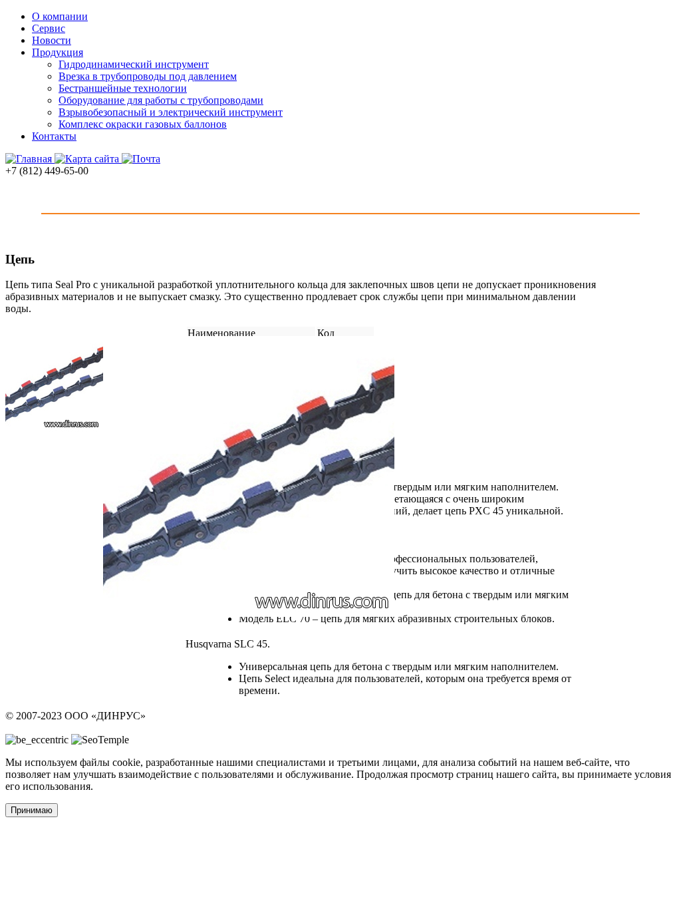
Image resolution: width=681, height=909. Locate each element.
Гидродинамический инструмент (134, 64)
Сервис (48, 28)
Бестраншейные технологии (123, 88)
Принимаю (32, 810)
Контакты (54, 136)
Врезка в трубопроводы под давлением (148, 76)
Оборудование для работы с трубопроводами (161, 100)
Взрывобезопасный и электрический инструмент (171, 112)
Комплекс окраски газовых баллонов (143, 124)
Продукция (57, 52)
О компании (60, 16)
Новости (51, 40)
